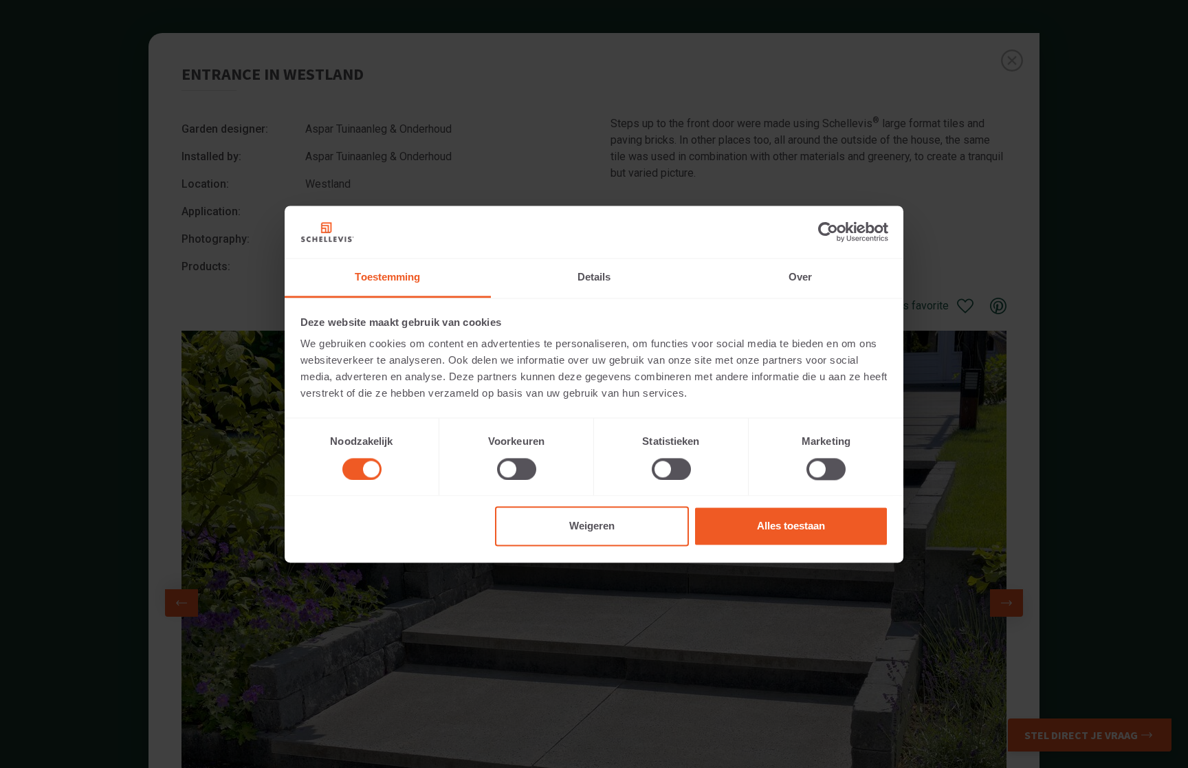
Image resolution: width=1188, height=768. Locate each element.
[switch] (516, 469)
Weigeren (592, 526)
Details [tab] (594, 277)
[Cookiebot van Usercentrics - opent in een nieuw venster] (828, 231)
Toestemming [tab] (387, 277)
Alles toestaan (791, 526)
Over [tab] (800, 277)
